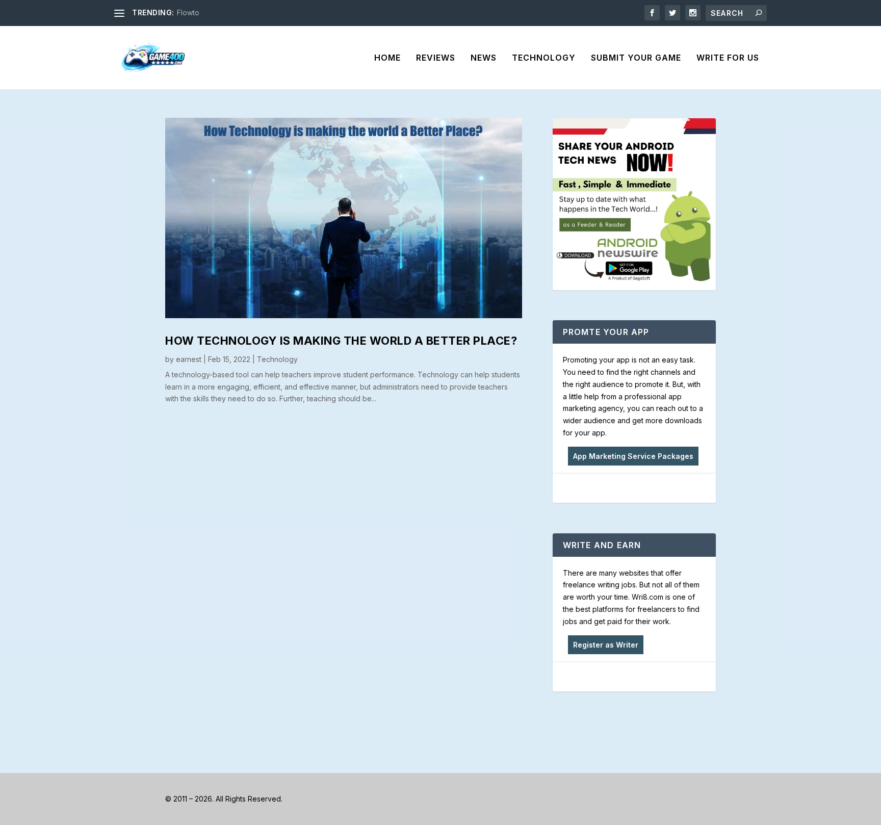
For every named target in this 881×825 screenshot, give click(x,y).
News (484, 58)
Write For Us (727, 58)
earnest (188, 359)
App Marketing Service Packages (633, 456)
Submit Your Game (636, 58)
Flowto (188, 12)
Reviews (435, 58)
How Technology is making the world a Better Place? (341, 340)
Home (387, 58)
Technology (544, 58)
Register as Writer (605, 644)
